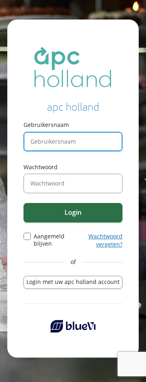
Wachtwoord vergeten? (105, 240)
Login (73, 212)
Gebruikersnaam (46, 125)
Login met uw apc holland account (73, 282)
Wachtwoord (41, 167)
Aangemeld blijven (49, 240)
